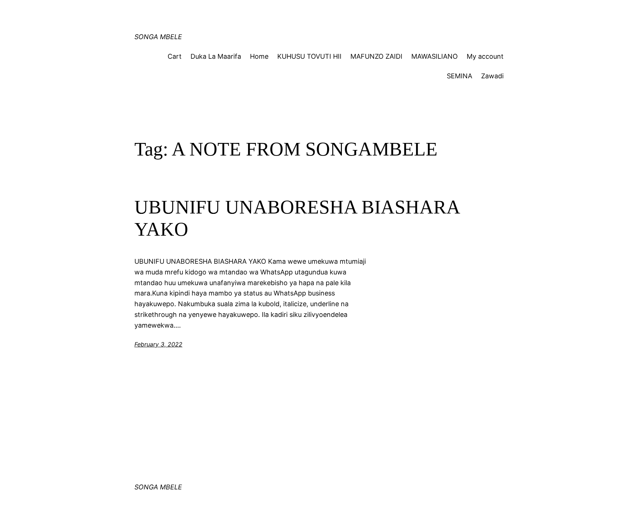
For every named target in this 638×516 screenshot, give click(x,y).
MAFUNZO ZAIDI (376, 56)
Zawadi (492, 76)
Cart (175, 56)
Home (259, 56)
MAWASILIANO (434, 56)
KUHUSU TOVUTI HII (309, 56)
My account (485, 56)
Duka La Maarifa (216, 56)
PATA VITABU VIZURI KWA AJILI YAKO (275, 12)
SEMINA (459, 76)
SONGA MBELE (158, 37)
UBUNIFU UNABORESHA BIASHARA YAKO (296, 218)
